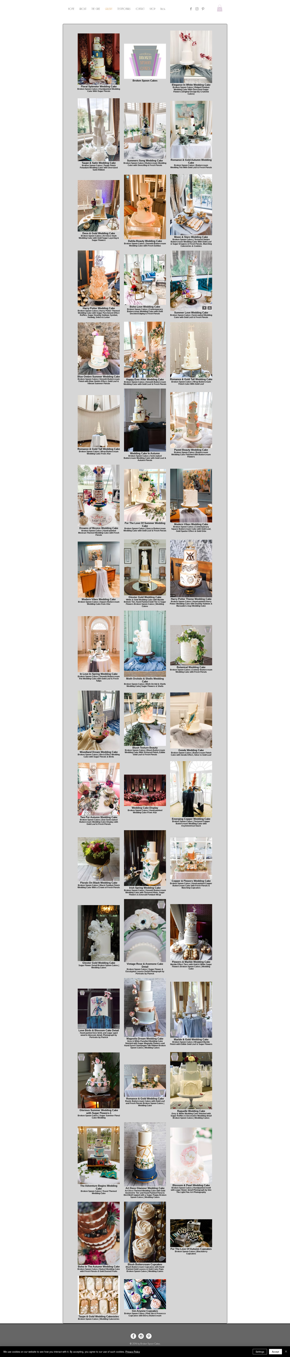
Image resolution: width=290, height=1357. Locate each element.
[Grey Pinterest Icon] (203, 9)
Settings (260, 1351)
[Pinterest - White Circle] (149, 1336)
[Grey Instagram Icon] (197, 9)
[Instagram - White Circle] (141, 1336)
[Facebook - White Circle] (133, 1336)
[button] (220, 8)
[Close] (286, 1351)
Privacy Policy (132, 1351)
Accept (275, 1351)
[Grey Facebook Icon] (191, 9)
